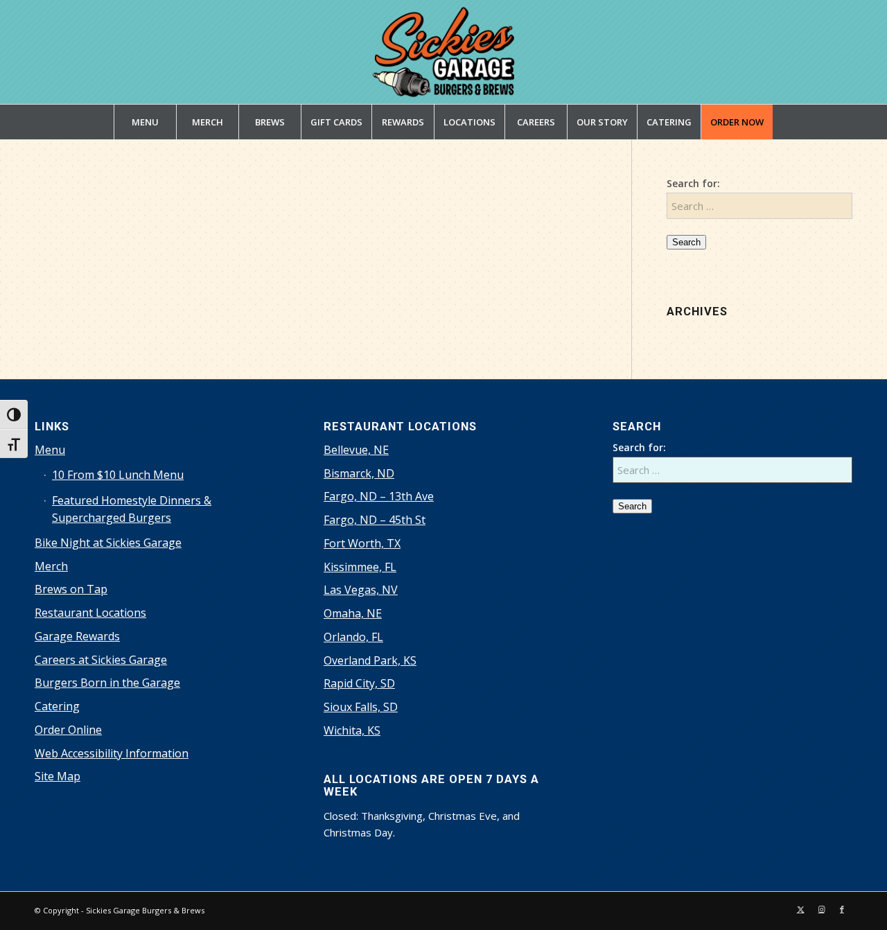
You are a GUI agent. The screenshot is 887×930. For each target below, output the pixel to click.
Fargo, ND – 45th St (374, 519)
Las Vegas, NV (361, 589)
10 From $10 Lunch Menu (118, 474)
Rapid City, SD (359, 683)
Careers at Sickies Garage (101, 659)
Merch (51, 566)
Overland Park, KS (370, 660)
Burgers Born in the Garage (107, 682)
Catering (57, 706)
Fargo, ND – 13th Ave (379, 496)
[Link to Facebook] (842, 909)
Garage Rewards (77, 636)
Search (686, 242)
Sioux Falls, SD (361, 706)
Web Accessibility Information (111, 753)
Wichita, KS (352, 730)
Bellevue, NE (356, 449)
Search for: (693, 183)
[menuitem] (145, 122)
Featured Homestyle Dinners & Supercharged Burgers (131, 509)
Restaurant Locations (90, 612)
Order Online (68, 729)
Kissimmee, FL (360, 566)
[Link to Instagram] (821, 909)
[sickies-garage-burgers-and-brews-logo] (444, 52)
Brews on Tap (71, 589)
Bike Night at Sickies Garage (108, 542)
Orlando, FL (353, 636)
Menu (50, 449)
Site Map (57, 776)
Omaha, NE (353, 613)
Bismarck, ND (359, 473)
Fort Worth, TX (362, 543)
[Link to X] (800, 909)
